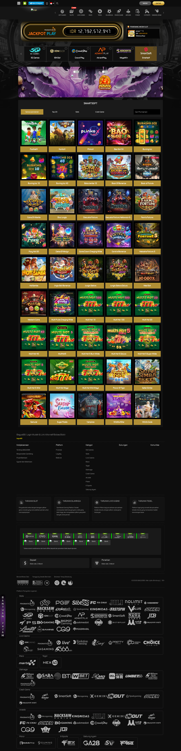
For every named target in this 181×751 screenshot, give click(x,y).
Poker (137, 15)
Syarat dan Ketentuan (24, 462)
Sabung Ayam (156, 15)
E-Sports (147, 15)
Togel (100, 15)
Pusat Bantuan (22, 458)
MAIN (120, 133)
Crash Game (119, 15)
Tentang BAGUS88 (23, 450)
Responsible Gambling (25, 454)
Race (90, 15)
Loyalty (58, 454)
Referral (59, 458)
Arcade (128, 15)
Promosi (59, 450)
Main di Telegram (37, 3)
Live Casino (81, 15)
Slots (72, 15)
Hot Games (62, 15)
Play (51, 34)
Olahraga (109, 15)
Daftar (158, 3)
